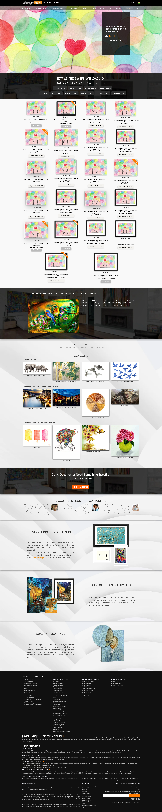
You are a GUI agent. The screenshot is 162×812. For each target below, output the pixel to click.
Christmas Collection (59, 717)
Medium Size (36, 146)
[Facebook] (134, 799)
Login (44, 3)
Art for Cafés (86, 694)
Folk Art (26, 694)
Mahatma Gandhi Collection (60, 696)
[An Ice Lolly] (37, 435)
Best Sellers (119, 8)
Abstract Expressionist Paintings (33, 704)
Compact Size (125, 117)
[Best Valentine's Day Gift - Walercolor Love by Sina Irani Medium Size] (96, 167)
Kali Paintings (56, 729)
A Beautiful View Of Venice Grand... (66, 407)
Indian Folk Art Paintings (59, 715)
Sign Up (49, 3)
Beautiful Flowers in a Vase (125, 457)
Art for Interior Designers (118, 685)
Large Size (66, 147)
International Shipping (88, 800)
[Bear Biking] (66, 442)
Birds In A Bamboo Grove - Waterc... (66, 381)
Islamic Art (27, 687)
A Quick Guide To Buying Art (90, 786)
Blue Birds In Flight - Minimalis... (125, 381)
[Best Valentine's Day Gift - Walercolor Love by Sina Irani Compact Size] (125, 108)
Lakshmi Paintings (58, 692)
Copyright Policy (86, 796)
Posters (85, 8)
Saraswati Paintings (58, 694)
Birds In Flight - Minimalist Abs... (95, 381)
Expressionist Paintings (30, 683)
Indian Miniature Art (29, 690)
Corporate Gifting (116, 683)
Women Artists (57, 708)
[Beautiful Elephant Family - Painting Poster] (37, 368)
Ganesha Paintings (58, 690)
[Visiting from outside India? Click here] (63, 736)
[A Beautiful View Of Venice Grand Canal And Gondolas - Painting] (66, 397)
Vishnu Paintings (57, 688)
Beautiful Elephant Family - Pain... (37, 375)
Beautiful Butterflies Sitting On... (95, 452)
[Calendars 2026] (33, 748)
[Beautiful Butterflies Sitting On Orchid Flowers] (95, 437)
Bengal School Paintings (59, 701)
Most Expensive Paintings (60, 713)
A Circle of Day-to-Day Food (95, 417)
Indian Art (26, 688)
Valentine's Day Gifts (97, 347)
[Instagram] (137, 799)
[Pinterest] (139, 799)
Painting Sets (56, 720)
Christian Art (56, 703)
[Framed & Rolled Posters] (40, 755)
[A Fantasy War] (125, 396)
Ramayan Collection (58, 719)
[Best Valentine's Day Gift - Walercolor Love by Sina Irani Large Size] (66, 137)
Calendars (129, 8)
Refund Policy (86, 793)
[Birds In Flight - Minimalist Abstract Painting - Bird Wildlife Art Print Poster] (95, 371)
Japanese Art (57, 699)
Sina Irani (111, 36)
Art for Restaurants (87, 690)
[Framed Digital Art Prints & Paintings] (49, 769)
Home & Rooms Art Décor (58, 8)
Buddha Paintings (58, 685)
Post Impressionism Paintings (32, 699)
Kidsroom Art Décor (82, 347)
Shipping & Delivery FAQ (88, 788)
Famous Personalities (59, 724)
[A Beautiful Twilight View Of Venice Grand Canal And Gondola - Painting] (37, 398)
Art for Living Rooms (88, 681)
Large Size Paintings (98, 8)
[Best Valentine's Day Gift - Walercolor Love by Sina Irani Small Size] (36, 108)
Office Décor (114, 681)
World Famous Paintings (60, 706)
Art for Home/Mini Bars (88, 688)
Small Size (36, 116)
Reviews (84, 791)
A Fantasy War (125, 405)
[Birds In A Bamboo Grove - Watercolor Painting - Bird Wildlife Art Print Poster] (66, 371)
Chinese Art (56, 704)
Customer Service (87, 802)
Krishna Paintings (58, 683)
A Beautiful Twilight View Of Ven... (37, 408)
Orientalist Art (28, 696)
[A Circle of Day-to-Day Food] (95, 402)
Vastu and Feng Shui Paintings (61, 731)
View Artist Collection (116, 40)
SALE (138, 8)
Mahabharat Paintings (59, 710)
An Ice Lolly (36, 447)
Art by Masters (73, 8)
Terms (84, 795)
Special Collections (41, 8)
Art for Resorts (86, 692)
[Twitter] (132, 799)
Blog (110, 8)
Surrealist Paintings (29, 703)
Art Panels (56, 681)
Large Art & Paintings (59, 722)
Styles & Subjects (26, 8)
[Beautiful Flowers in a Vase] (125, 440)
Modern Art (27, 692)
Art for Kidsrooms (87, 687)
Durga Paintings (57, 727)
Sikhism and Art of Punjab (60, 726)
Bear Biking (66, 460)
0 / (131, 3)
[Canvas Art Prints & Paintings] (43, 761)
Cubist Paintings (28, 681)
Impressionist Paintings (30, 685)
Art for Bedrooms (87, 683)
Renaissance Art (28, 701)
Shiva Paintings (57, 687)
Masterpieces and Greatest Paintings (63, 712)
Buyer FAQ (85, 789)
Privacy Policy (86, 798)
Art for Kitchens (86, 685)
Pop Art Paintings (29, 697)
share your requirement (40, 558)
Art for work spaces (87, 696)
